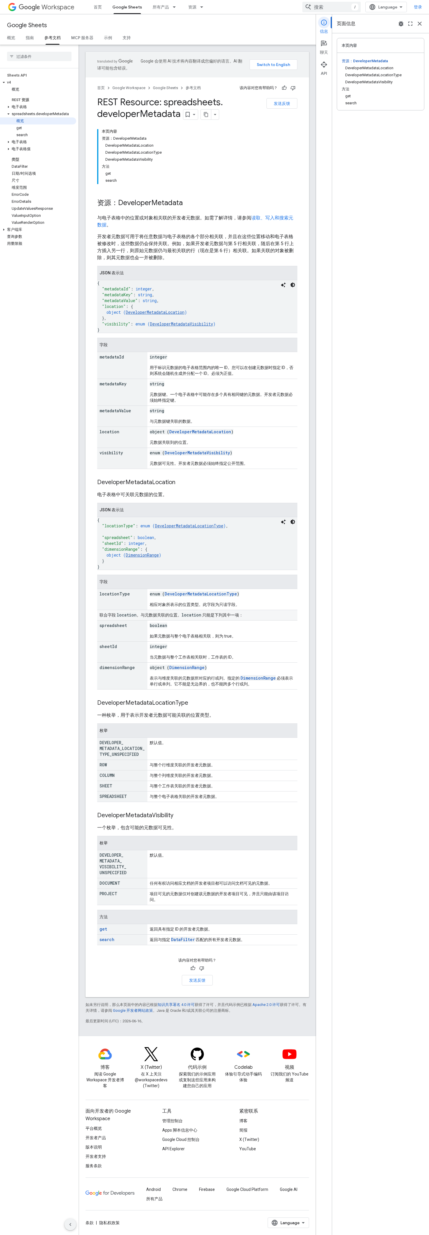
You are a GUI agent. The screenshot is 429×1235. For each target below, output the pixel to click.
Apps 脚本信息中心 (179, 1130)
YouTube (247, 1148)
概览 (11, 37)
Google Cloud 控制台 (181, 1139)
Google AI (288, 1189)
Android (153, 1189)
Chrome (179, 1189)
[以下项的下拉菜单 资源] (203, 7)
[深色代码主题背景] (292, 285)
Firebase (207, 1189)
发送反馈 (282, 103)
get (103, 929)
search (107, 939)
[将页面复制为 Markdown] (206, 114)
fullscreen (410, 23)
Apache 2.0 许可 (266, 1004)
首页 (98, 7)
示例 (108, 37)
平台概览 (94, 1128)
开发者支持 (96, 1156)
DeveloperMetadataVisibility (181, 324)
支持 (127, 37)
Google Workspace (128, 88)
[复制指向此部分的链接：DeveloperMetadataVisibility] (179, 815)
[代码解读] (283, 285)
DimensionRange (142, 555)
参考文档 (52, 37)
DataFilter (183, 939)
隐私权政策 (109, 1222)
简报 (243, 1130)
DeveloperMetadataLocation (155, 312)
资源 (192, 7)
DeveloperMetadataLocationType (189, 526)
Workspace (57, 7)
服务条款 (94, 1165)
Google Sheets (127, 7)
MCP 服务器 (82, 37)
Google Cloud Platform (247, 1189)
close (419, 23)
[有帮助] (284, 88)
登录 (418, 7)
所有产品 (161, 7)
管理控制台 (172, 1120)
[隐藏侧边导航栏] (70, 1224)
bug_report (400, 23)
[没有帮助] (293, 88)
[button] (38, 82)
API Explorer (173, 1148)
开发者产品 (96, 1137)
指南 (30, 37)
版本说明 (94, 1147)
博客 (243, 1120)
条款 (90, 1222)
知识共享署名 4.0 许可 (176, 1004)
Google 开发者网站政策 (133, 1010)
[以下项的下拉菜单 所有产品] (176, 7)
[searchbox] (39, 56)
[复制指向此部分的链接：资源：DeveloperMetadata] (188, 203)
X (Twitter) (249, 1139)
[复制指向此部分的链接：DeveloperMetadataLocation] (181, 482)
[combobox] (331, 7)
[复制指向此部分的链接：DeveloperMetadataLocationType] (194, 703)
